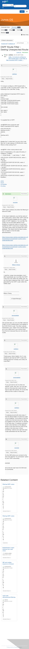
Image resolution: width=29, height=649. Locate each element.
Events (19, 30)
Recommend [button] (24, 65)
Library (4, 30)
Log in (22, 11)
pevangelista (15, 315)
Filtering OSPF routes (8, 484)
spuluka (15, 202)
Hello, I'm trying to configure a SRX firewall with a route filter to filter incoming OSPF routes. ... (16, 58)
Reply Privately (9, 78)
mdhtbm (14, 74)
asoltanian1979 (7, 486)
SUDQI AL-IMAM (7, 553)
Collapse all (11, 43)
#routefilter (4, 184)
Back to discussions (8, 40)
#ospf (2, 182)
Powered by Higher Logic (14, 647)
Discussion (16, 27)
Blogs (12, 30)
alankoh (6, 599)
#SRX (2, 181)
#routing (3, 186)
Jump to (22, 52)
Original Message (16, 298)
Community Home (5, 27)
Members (4, 32)
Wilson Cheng (16, 265)
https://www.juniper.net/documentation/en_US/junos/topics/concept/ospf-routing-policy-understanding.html (15, 238)
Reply (3, 78)
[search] (12, 5)
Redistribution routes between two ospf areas (8, 549)
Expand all (4, 43)
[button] (3, 55)
